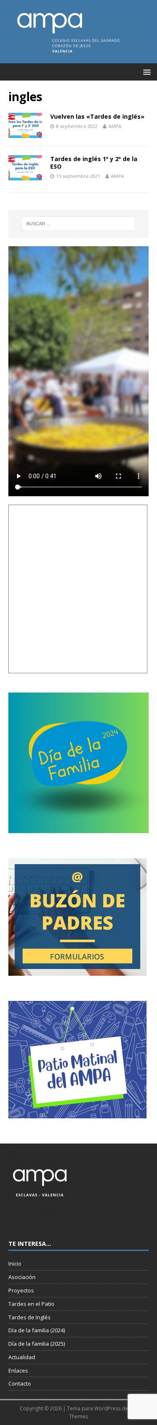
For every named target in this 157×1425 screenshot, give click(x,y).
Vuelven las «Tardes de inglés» (97, 116)
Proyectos (21, 1290)
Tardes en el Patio (31, 1304)
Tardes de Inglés (29, 1317)
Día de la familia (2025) (36, 1343)
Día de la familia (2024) (36, 1330)
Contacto (19, 1383)
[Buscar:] (78, 223)
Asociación (22, 1277)
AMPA (114, 126)
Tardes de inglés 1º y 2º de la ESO (93, 162)
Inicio (14, 1263)
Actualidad (21, 1357)
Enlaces (18, 1370)
